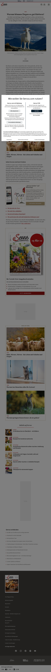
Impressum (9, 139)
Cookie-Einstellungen (39, 139)
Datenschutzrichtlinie (23, 139)
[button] (36, 111)
